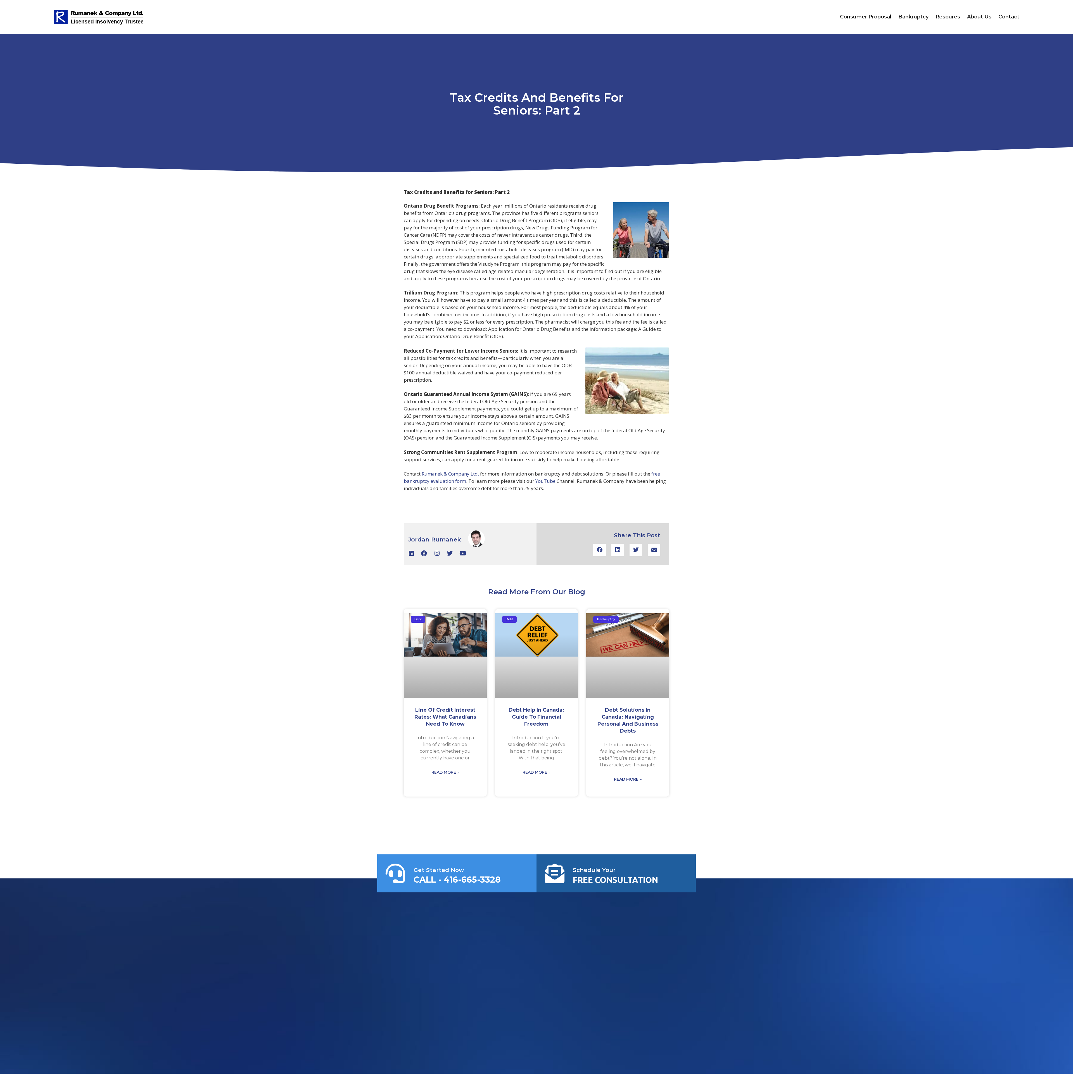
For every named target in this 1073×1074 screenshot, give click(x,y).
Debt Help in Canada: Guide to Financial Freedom (536, 717)
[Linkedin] (411, 553)
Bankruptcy (913, 17)
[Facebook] (424, 553)
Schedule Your (594, 870)
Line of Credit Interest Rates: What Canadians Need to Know (445, 717)
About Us (979, 17)
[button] (599, 550)
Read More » (445, 772)
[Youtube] (463, 553)
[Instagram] (437, 553)
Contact (1008, 17)
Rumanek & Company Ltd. (450, 474)
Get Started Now (439, 870)
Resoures (948, 17)
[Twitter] (450, 553)
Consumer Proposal (865, 17)
